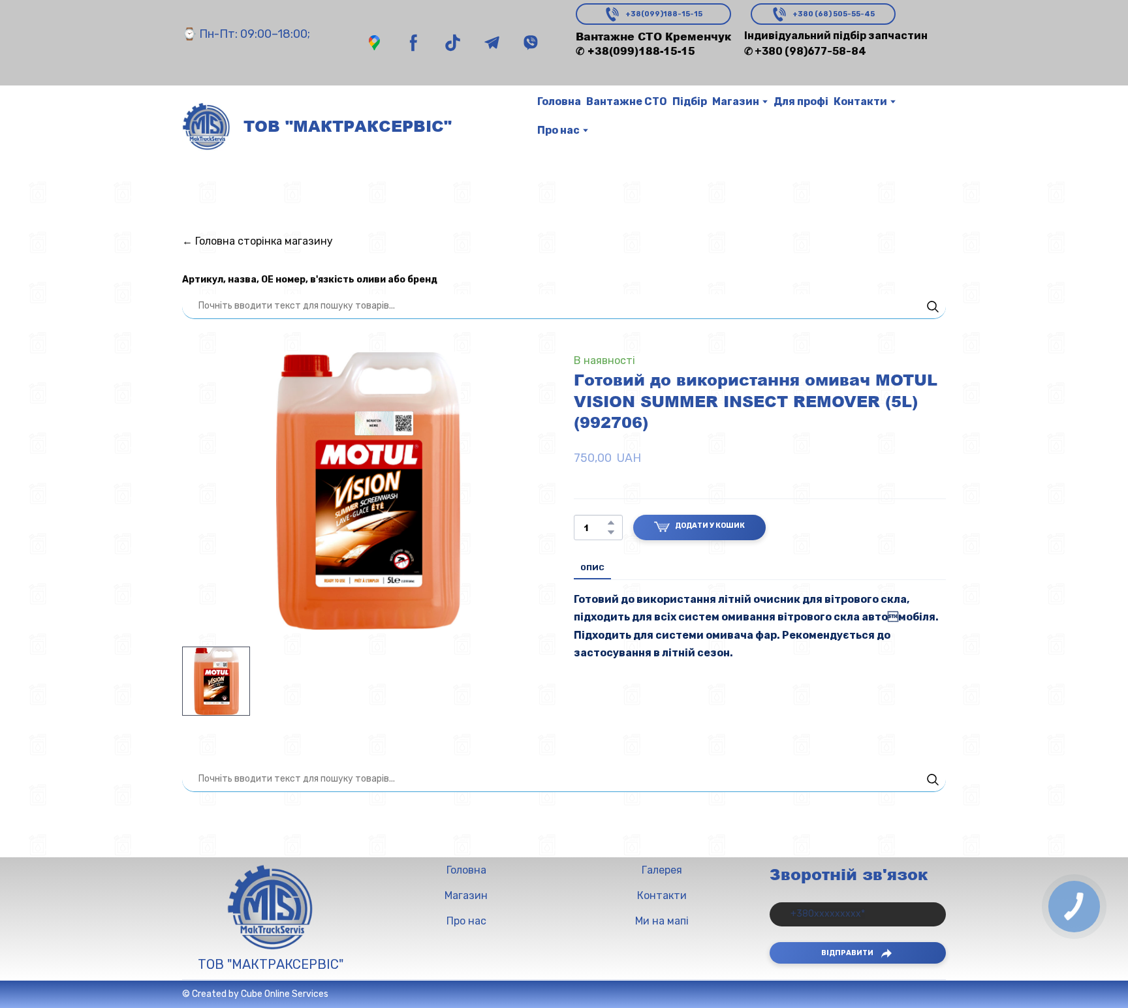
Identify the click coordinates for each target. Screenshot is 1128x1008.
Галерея (662, 870)
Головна (559, 101)
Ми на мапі (662, 921)
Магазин (735, 101)
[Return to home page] (206, 126)
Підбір (689, 101)
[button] (374, 42)
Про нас (558, 130)
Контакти (860, 101)
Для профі (801, 101)
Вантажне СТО (626, 101)
